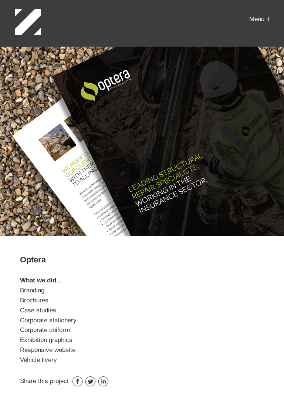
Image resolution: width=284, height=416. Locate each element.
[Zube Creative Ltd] (28, 22)
